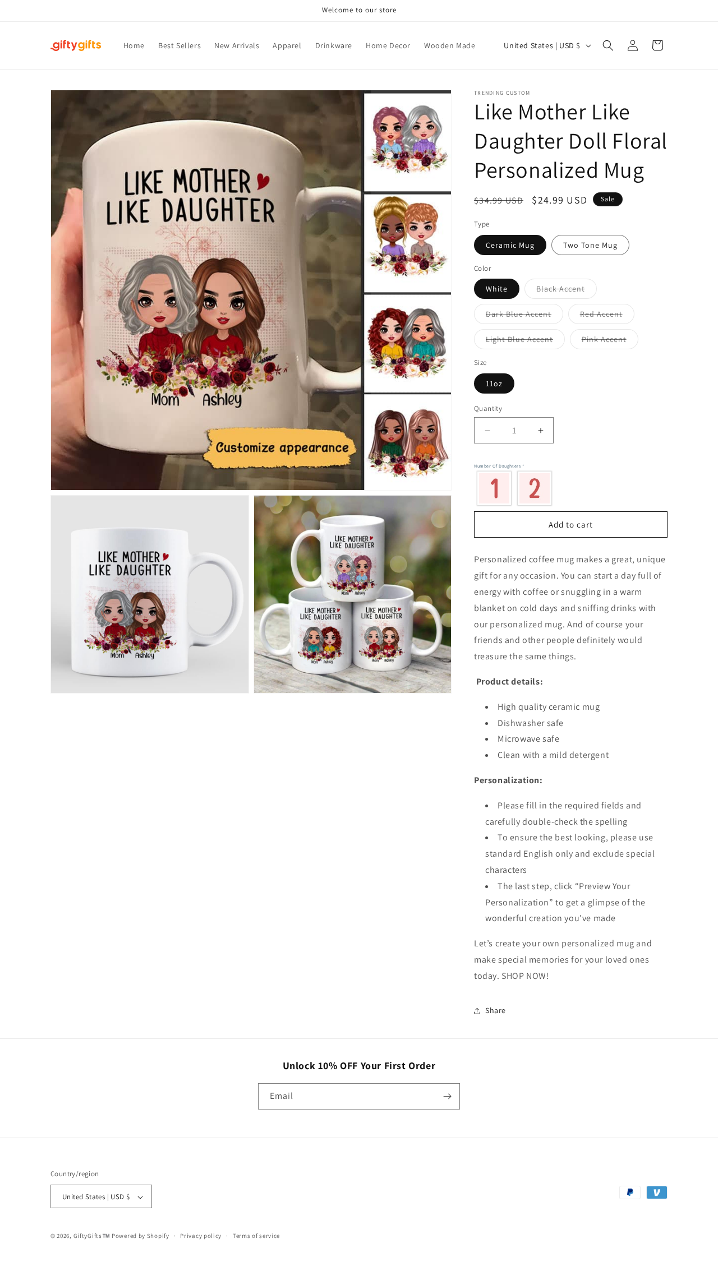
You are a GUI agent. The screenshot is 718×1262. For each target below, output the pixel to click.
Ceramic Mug (510, 245)
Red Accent (607, 316)
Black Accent (566, 291)
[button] (608, 45)
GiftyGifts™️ (92, 1236)
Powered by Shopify (140, 1236)
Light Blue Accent (525, 341)
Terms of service (256, 1236)
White (497, 289)
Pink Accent (610, 341)
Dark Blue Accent (524, 316)
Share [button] (495, 1010)
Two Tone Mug (590, 245)
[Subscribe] (447, 1096)
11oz (494, 383)
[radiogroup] (568, 488)
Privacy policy (201, 1236)
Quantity (488, 408)
